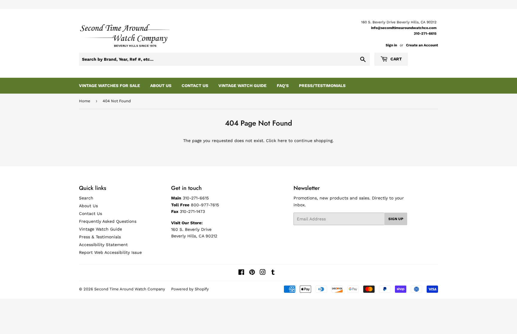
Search (86, 198)
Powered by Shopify (190, 289)
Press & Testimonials (100, 236)
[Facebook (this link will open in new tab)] (241, 273)
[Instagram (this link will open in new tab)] (263, 273)
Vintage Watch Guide (242, 85)
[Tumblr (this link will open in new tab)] (273, 273)
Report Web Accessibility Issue (110, 252)
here (282, 140)
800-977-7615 (205, 204)
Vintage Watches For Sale (109, 85)
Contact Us (195, 85)
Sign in (391, 45)
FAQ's (283, 85)
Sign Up (395, 219)
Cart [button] (395, 59)
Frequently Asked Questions (107, 221)
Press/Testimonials (322, 85)
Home (84, 101)
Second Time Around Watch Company (129, 289)
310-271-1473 (192, 211)
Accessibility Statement (103, 244)
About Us (160, 85)
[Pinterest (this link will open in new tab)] (252, 273)
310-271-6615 (425, 33)
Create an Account (422, 45)
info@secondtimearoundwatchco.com (404, 28)
